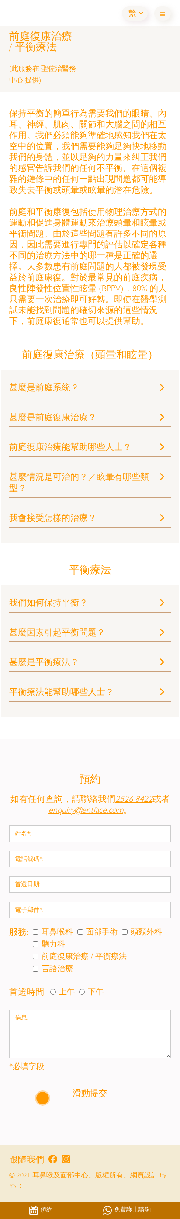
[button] (135, 13)
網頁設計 (144, 1176)
